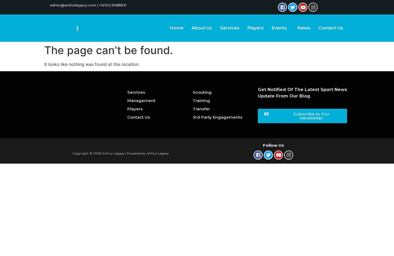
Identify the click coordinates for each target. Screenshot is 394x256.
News (304, 28)
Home (177, 28)
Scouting (202, 92)
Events (279, 28)
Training (201, 100)
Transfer (201, 108)
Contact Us (330, 28)
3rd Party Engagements (217, 117)
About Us (202, 28)
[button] (302, 116)
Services (229, 28)
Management (141, 100)
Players (255, 28)
